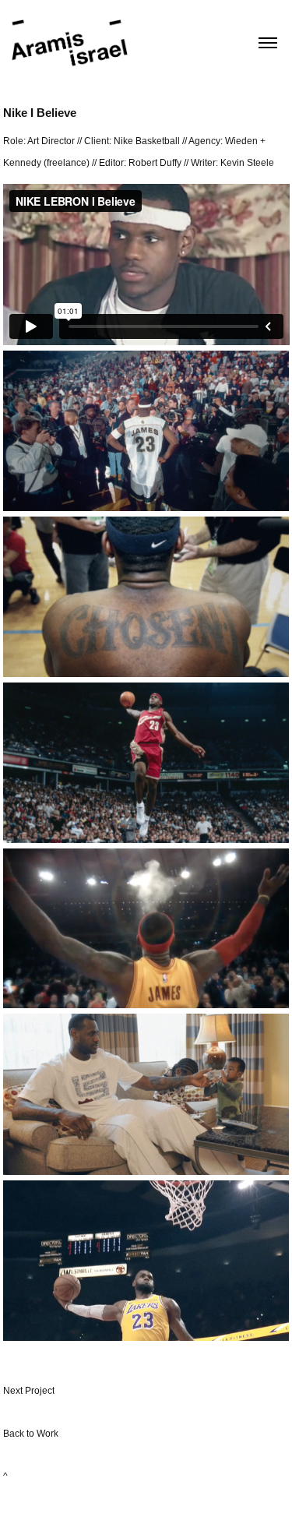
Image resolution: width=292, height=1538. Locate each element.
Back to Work (30, 1433)
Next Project (29, 1390)
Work (166, 1510)
